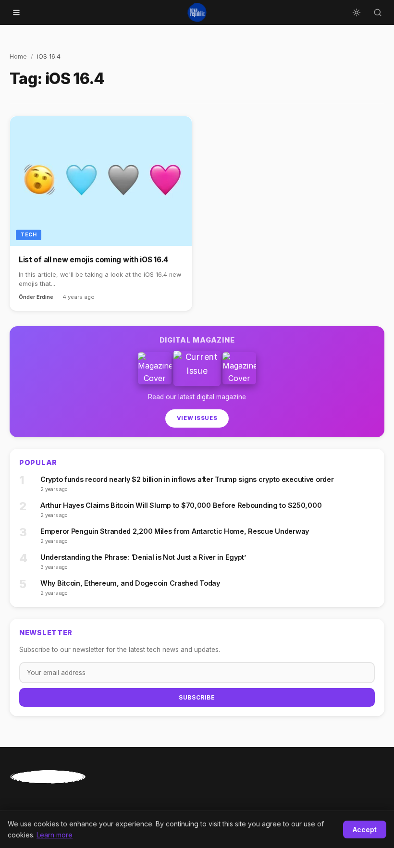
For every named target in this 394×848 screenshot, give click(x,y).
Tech (29, 235)
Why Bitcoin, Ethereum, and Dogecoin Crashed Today (130, 583)
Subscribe (197, 697)
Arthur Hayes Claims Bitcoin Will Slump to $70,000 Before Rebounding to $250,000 (180, 505)
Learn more (55, 835)
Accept (365, 829)
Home (18, 56)
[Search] (377, 12)
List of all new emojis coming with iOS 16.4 (93, 259)
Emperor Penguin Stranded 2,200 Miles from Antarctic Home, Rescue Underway (174, 531)
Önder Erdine (36, 297)
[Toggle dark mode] (356, 12)
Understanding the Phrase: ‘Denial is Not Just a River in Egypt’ (143, 557)
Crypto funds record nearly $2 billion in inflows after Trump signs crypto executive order (186, 479)
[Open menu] (16, 12)
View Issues (197, 418)
